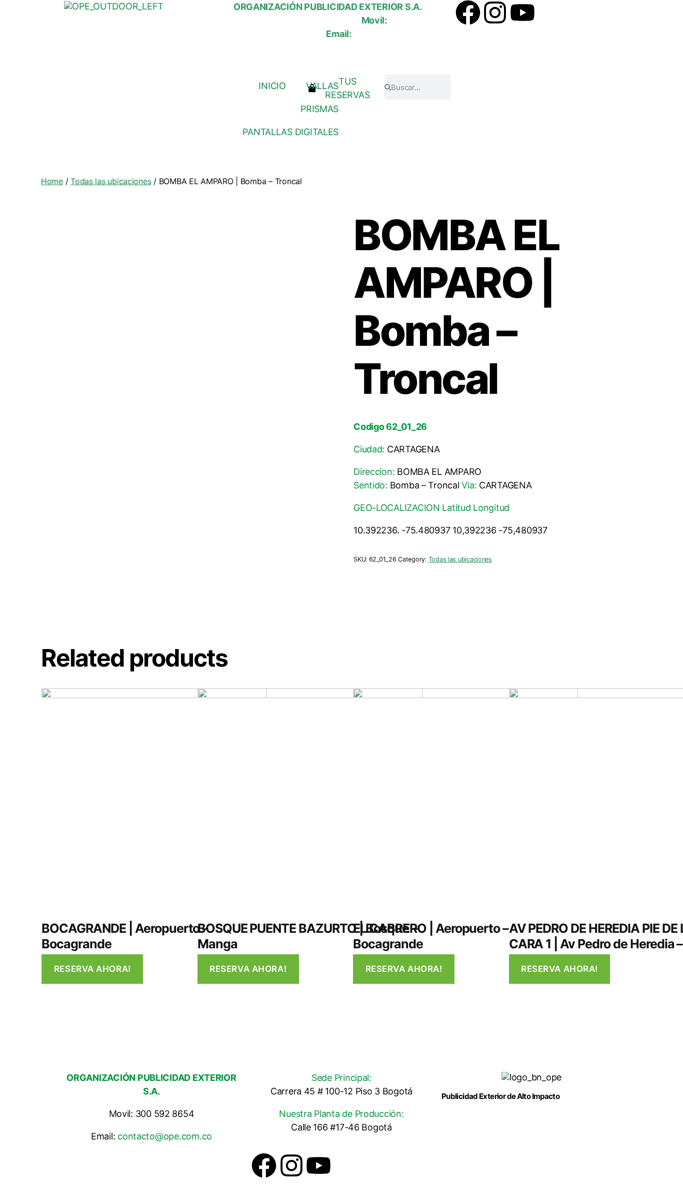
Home (52, 181)
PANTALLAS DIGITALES (290, 132)
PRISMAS (319, 109)
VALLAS (322, 86)
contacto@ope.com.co (165, 1136)
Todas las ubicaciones (110, 181)
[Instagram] (495, 12)
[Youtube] (522, 12)
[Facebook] (468, 12)
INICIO (272, 86)
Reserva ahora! (92, 969)
